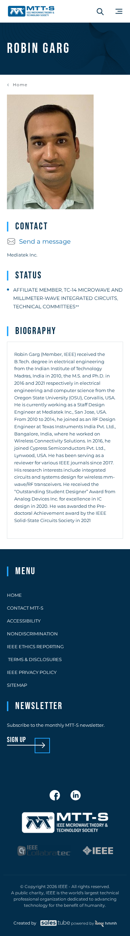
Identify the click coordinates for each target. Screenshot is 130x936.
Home (20, 84)
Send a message (45, 241)
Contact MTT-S (25, 608)
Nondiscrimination (32, 633)
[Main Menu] (119, 11)
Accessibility (24, 621)
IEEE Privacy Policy (32, 672)
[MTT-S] (31, 11)
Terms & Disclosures (34, 659)
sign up (16, 740)
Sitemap (17, 685)
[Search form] (100, 11)
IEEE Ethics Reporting (35, 646)
